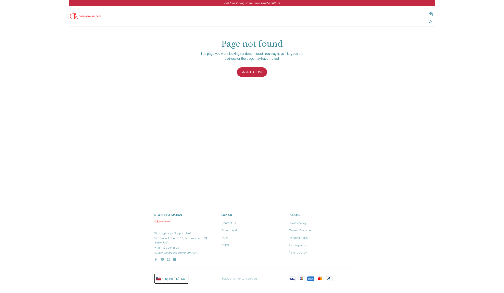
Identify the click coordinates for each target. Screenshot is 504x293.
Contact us (228, 223)
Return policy (297, 245)
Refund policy (298, 252)
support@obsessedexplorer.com (176, 252)
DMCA (225, 245)
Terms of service (300, 230)
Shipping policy (298, 238)
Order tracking (230, 230)
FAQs (224, 238)
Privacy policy (297, 223)
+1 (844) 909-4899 (166, 247)
